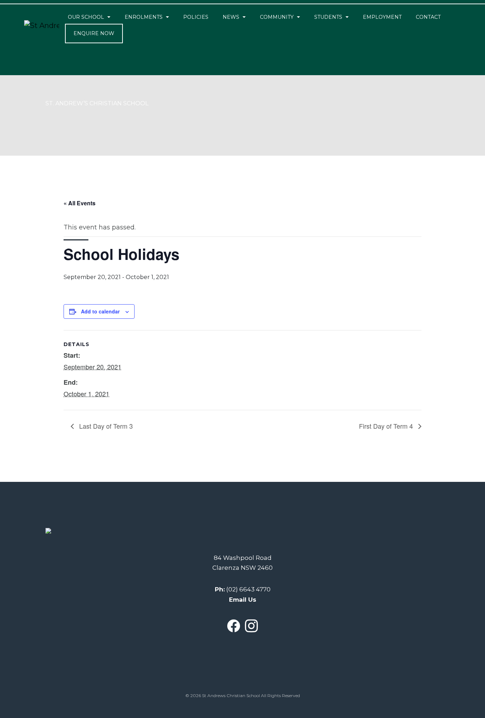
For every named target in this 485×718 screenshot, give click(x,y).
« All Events (80, 203)
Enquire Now (93, 33)
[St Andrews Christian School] (41, 25)
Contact (428, 17)
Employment (382, 17)
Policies (195, 17)
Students (328, 17)
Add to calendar (100, 311)
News (231, 17)
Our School (86, 17)
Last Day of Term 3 (105, 425)
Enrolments (144, 17)
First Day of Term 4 (387, 425)
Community (277, 17)
